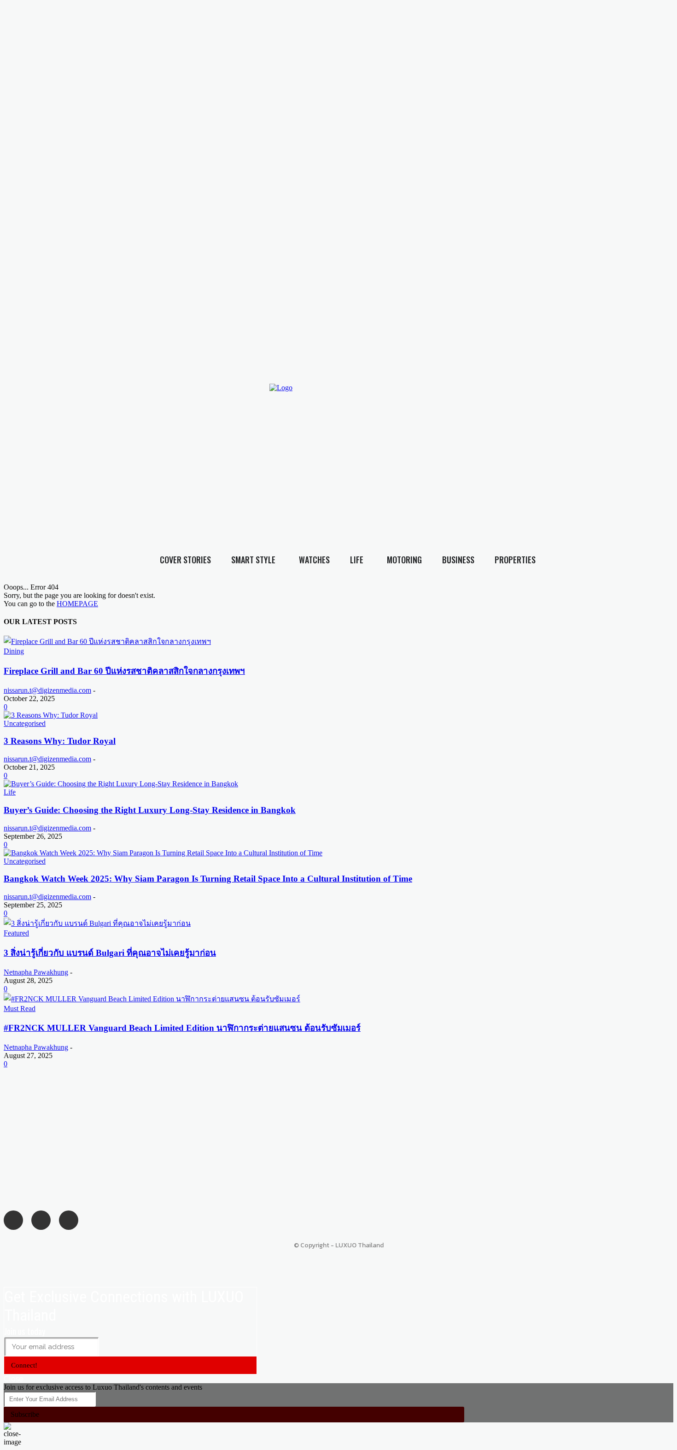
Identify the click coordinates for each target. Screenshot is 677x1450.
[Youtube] (538, 444)
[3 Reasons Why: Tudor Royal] (51, 715)
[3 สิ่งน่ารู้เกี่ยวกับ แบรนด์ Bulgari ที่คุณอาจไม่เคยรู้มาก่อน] (97, 923)
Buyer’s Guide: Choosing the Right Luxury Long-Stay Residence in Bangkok (150, 810)
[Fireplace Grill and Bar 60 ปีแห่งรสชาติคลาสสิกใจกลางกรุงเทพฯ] (107, 641)
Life (10, 792)
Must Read (19, 1008)
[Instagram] (519, 444)
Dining (14, 651)
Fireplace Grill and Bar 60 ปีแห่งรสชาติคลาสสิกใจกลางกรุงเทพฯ (124, 671)
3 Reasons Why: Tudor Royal (60, 741)
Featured (16, 933)
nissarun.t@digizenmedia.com (47, 690)
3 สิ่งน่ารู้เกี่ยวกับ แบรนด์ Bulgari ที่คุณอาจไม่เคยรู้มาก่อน (110, 953)
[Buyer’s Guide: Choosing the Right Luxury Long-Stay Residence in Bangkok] (121, 784)
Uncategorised (25, 723)
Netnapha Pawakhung (36, 972)
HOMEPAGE (77, 604)
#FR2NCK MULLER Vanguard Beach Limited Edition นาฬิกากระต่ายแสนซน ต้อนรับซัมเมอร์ (182, 1028)
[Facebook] (501, 444)
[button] (653, 462)
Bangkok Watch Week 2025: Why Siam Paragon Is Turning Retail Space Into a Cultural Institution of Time (208, 878)
